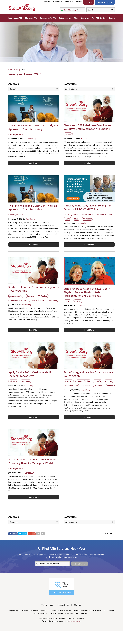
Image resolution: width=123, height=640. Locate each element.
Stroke (67, 219)
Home (10, 70)
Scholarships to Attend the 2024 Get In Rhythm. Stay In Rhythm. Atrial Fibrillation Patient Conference (87, 292)
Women (110, 385)
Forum (112, 18)
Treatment (87, 219)
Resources (85, 18)
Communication (83, 381)
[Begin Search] (112, 10)
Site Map (77, 605)
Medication (86, 214)
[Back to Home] (21, 7)
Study (76, 219)
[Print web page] (38, 533)
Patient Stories (65, 18)
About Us (47, 2)
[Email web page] (43, 533)
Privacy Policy (63, 605)
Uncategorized (15, 134)
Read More (34, 163)
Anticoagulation (71, 214)
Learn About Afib (15, 18)
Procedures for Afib (48, 18)
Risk (110, 214)
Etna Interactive (75, 621)
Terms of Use (47, 605)
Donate (89, 2)
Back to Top (107, 533)
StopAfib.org (31, 139)
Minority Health (71, 385)
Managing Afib (31, 18)
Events (67, 301)
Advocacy (13, 381)
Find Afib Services (99, 18)
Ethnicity (30, 296)
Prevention (99, 214)
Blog (76, 18)
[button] (32, 533)
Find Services (79, 564)
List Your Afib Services (73, 2)
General (68, 134)
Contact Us (57, 2)
